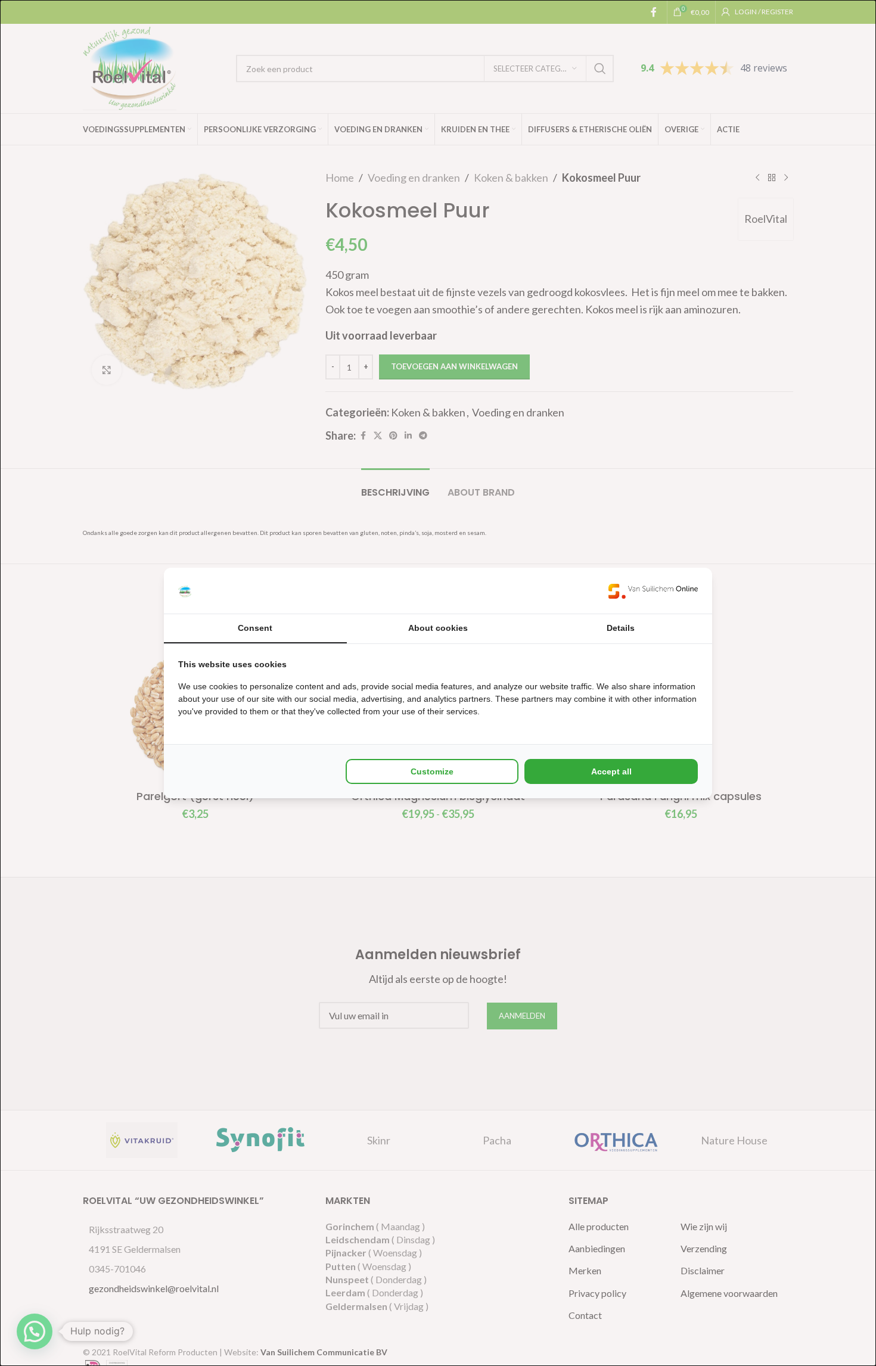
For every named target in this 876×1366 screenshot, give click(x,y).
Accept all (611, 771)
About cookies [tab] (438, 628)
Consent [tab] (255, 628)
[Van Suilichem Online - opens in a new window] (653, 590)
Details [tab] (621, 628)
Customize (432, 771)
